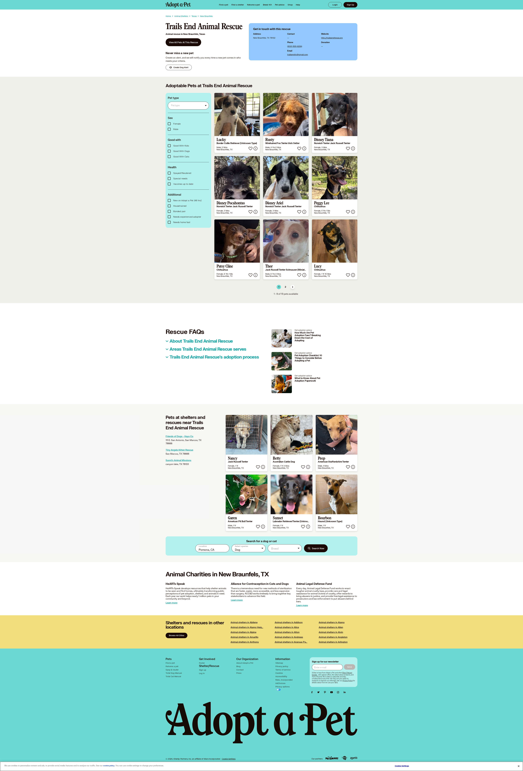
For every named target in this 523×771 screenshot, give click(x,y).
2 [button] (285, 287)
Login (335, 5)
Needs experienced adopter (187, 216)
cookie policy (109, 766)
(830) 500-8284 (294, 46)
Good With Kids (181, 145)
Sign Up (350, 5)
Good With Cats (181, 156)
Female (177, 123)
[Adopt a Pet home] (178, 4)
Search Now (318, 548)
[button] (293, 287)
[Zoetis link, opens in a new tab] (353, 758)
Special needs (180, 178)
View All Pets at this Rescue (183, 42)
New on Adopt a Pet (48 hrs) (187, 200)
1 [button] (278, 287)
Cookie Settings (228, 759)
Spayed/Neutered (182, 173)
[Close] (519, 766)
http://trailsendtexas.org (332, 38)
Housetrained (179, 206)
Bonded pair (179, 211)
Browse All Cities (176, 635)
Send (349, 667)
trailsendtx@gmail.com (297, 54)
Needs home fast (181, 222)
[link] (253, 5)
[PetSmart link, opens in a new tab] (332, 758)
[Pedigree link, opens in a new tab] (344, 758)
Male (175, 129)
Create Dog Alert (180, 67)
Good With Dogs (181, 151)
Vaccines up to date (183, 184)
